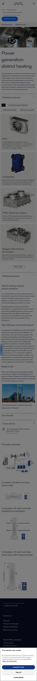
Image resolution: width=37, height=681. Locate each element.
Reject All (18, 672)
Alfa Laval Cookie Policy (9, 661)
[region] (18, 664)
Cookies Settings (18, 677)
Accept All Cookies (18, 667)
